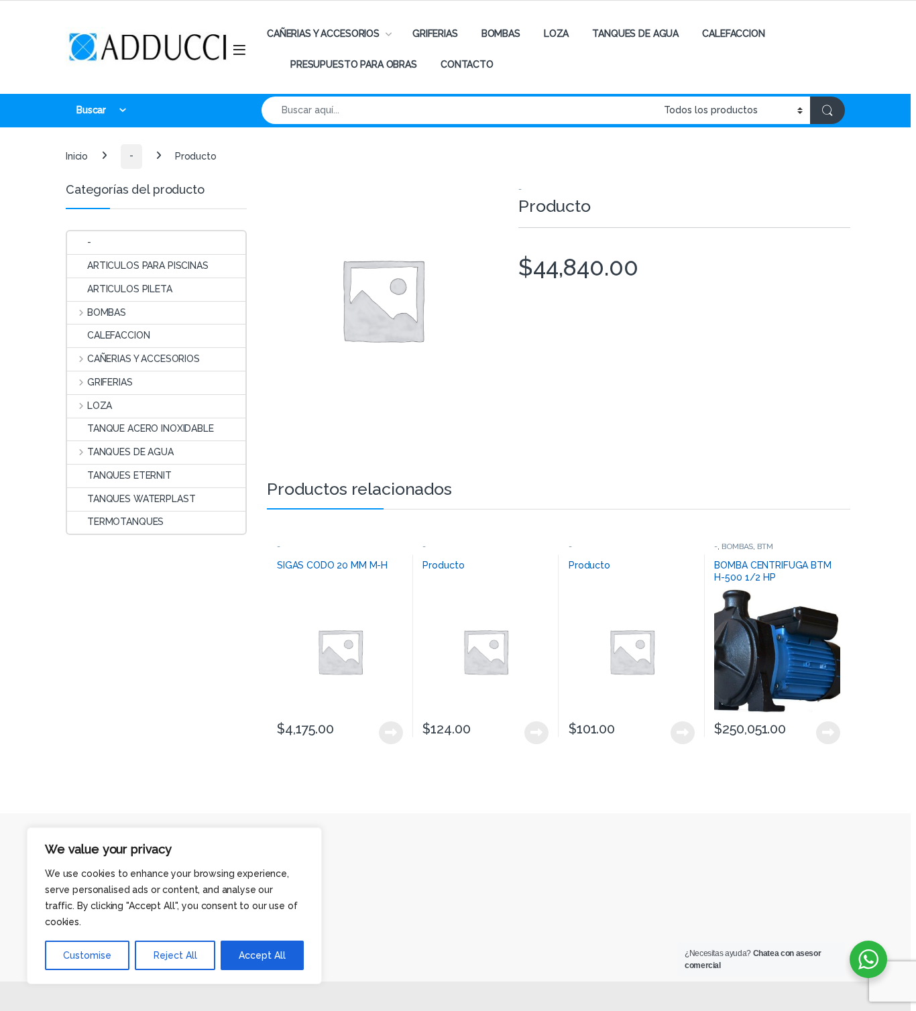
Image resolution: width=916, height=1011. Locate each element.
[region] (174, 905)
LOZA (556, 33)
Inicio (77, 155)
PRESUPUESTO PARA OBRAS (353, 64)
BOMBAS (500, 33)
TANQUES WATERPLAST (141, 498)
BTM (765, 546)
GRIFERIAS (435, 33)
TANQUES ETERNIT (129, 475)
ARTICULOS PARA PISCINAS (148, 265)
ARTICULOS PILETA (129, 289)
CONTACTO (467, 64)
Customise (87, 955)
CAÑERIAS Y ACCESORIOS (323, 33)
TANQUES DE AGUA (635, 33)
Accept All (262, 955)
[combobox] (459, 110)
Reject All (175, 955)
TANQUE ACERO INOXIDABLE (150, 428)
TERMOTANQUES (125, 521)
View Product (385, 732)
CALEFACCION (733, 33)
